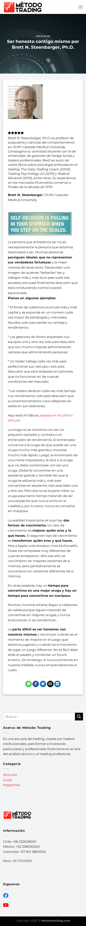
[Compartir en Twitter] (43, 684)
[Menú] (80, 7)
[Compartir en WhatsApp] (28, 684)
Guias (7, 780)
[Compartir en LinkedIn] (57, 684)
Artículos (10, 775)
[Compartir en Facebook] (35, 684)
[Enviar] (79, 716)
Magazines (11, 785)
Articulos (43, 36)
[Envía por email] (50, 684)
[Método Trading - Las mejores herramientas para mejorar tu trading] (23, 7)
